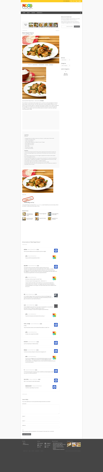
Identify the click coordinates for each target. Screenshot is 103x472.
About (28, 12)
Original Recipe (39, 204)
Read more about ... (73, 19)
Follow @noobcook (66, 74)
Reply (38, 249)
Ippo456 (26, 265)
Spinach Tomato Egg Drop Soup (59, 444)
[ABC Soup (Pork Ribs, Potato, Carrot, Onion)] (74, 444)
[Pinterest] (75, 1)
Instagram (48, 443)
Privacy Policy (26, 444)
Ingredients (39, 12)
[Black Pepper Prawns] (40, 83)
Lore (25, 305)
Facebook (41, 443)
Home (24, 12)
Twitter (40, 445)
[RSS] (78, 1)
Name (23, 416)
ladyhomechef (28, 385)
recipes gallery (77, 18)
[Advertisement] (59, 7)
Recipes (33, 12)
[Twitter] (72, 1)
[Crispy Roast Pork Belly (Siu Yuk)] (78, 444)
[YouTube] (76, 1)
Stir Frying (51, 64)
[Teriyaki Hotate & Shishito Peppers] (45, 25)
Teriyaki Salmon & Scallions (58, 449)
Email (23, 420)
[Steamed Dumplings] (69, 444)
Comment (24, 403)
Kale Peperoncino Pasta (57, 443)
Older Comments (24, 244)
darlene (25, 249)
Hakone (25, 349)
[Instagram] (73, 1)
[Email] (80, 1)
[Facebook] (70, 1)
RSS (40, 446)
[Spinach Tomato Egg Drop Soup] (36, 25)
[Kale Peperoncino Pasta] (31, 25)
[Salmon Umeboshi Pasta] (41, 25)
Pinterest (48, 445)
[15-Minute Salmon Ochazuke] (55, 25)
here (46, 280)
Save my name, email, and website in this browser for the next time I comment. (38, 431)
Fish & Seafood (41, 64)
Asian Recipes (35, 64)
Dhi (24, 294)
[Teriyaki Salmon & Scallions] (50, 25)
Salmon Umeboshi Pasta (58, 445)
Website (24, 425)
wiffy (26, 256)
